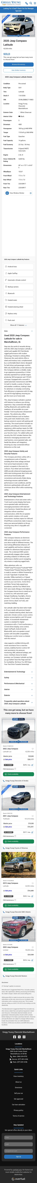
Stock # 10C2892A (8, 880)
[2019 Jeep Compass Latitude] (18, 865)
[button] (27, 3)
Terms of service (18, 1116)
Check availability (12, 774)
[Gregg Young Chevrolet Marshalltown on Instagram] (23, 1037)
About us (18, 1082)
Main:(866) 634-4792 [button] (20, 1056)
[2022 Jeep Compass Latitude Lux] (18, 730)
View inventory (18, 1076)
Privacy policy (18, 1110)
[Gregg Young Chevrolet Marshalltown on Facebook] (13, 1037)
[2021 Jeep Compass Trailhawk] (18, 798)
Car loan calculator (18, 1105)
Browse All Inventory (18, 64)
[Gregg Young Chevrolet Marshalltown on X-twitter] (18, 1037)
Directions (18, 1087)
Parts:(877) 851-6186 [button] (20, 1062)
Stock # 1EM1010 (8, 746)
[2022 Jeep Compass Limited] (18, 929)
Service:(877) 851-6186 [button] (20, 1059)
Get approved (18, 1099)
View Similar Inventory (19, 70)
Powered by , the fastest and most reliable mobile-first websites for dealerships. (18, 1172)
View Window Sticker (17, 193)
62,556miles (29, 752)
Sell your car (18, 1093)
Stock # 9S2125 (7, 813)
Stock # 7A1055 (7, 944)
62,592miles (29, 886)
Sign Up (18, 1156)
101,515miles (29, 819)
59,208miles (29, 950)
